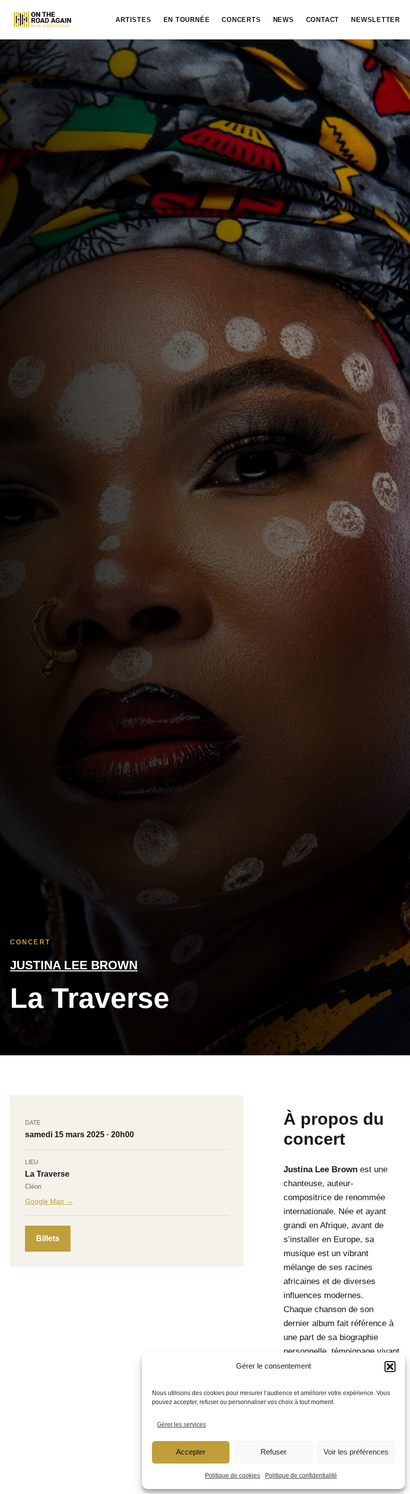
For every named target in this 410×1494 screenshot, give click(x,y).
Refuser (273, 1452)
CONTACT (322, 19)
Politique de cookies (232, 1475)
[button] (390, 1367)
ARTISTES (133, 19)
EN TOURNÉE (187, 19)
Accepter (191, 1452)
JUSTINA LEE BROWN (74, 965)
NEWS (283, 19)
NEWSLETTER (375, 19)
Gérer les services (181, 1424)
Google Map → (49, 1201)
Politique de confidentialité (301, 1475)
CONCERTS (241, 19)
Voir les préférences (356, 1452)
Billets (48, 1238)
